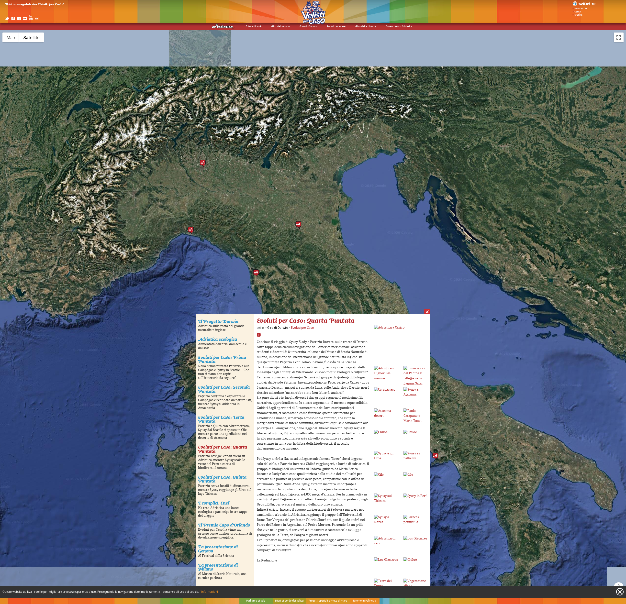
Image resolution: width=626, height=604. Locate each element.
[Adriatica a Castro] (389, 327)
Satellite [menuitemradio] (31, 37)
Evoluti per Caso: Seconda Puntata (224, 389)
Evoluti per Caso (302, 327)
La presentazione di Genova (218, 548)
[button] (298, 225)
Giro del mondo (280, 26)
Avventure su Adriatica (399, 26)
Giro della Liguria (365, 26)
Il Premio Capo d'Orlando (224, 525)
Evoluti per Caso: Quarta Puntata (222, 449)
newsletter (580, 8)
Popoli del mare (336, 26)
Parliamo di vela (256, 600)
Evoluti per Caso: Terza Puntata (221, 419)
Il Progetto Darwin (218, 321)
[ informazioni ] (210, 591)
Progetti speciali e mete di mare (328, 600)
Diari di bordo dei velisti (289, 600)
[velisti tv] (584, 5)
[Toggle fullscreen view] (619, 37)
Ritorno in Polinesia (364, 600)
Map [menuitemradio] (11, 37)
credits (578, 14)
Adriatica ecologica (217, 339)
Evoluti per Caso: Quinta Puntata (222, 479)
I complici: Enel (213, 503)
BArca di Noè (253, 26)
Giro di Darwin (308, 26)
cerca (577, 11)
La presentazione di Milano (218, 567)
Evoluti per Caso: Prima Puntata (222, 359)
